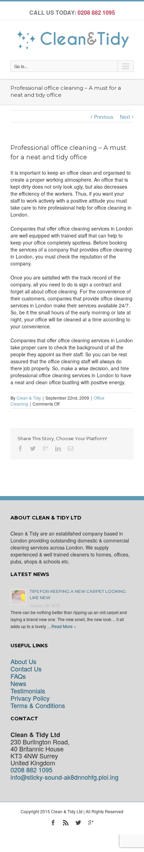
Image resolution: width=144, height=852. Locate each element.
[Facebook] (20, 448)
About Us (23, 661)
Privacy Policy (30, 698)
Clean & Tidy (28, 398)
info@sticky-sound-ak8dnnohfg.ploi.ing (64, 777)
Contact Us (26, 668)
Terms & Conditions (37, 705)
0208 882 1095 (31, 769)
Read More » (63, 626)
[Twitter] (33, 448)
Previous (103, 116)
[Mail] (70, 448)
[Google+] (45, 448)
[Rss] (66, 822)
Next (125, 116)
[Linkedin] (58, 448)
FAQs (18, 676)
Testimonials (27, 690)
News (18, 683)
